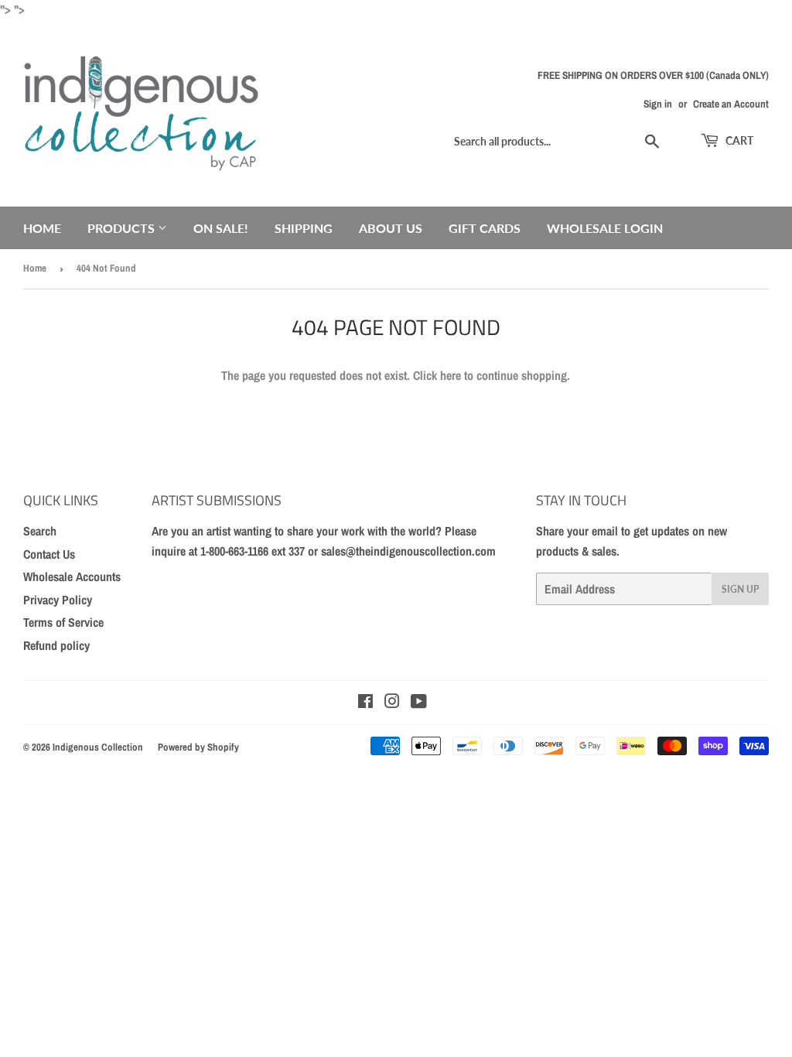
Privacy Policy (57, 599)
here (450, 375)
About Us (390, 228)
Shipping (304, 228)
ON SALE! (220, 228)
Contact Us (49, 554)
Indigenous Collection (98, 747)
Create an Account (731, 104)
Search (39, 530)
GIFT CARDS (485, 228)
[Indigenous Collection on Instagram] (392, 702)
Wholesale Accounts (72, 576)
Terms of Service (63, 622)
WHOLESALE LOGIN (605, 228)
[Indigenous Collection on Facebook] (365, 702)
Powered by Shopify (198, 747)
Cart (738, 140)
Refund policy (56, 645)
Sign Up (740, 589)
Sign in (658, 104)
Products (122, 228)
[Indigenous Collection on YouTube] (419, 702)
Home (42, 228)
